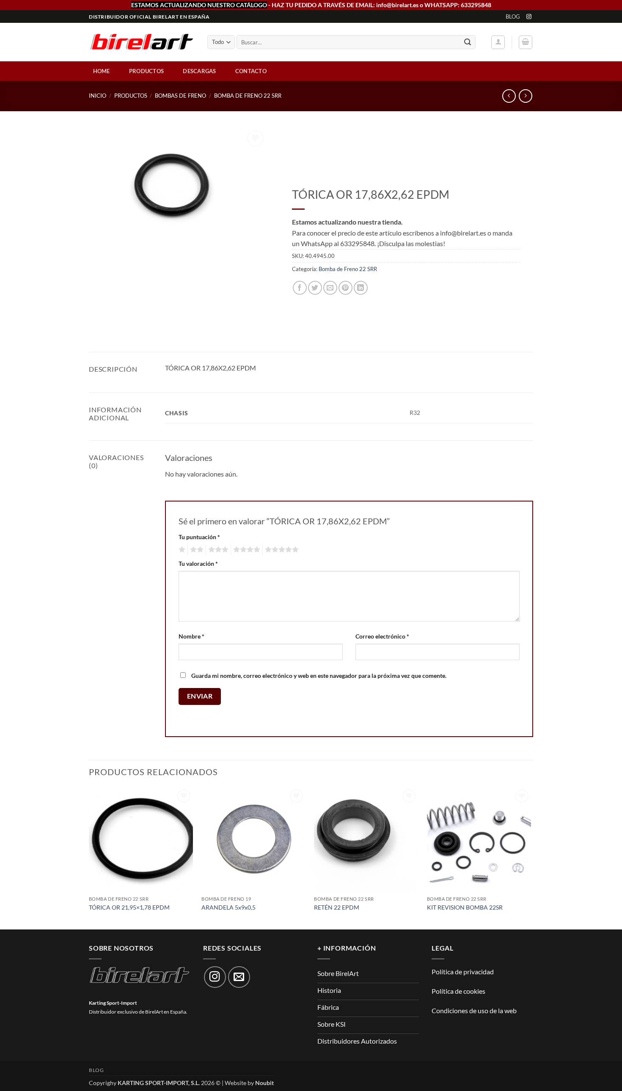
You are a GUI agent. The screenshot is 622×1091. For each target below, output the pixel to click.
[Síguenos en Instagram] (528, 17)
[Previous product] (525, 95)
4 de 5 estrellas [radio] (245, 549)
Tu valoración (198, 563)
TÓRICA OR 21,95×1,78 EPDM (129, 907)
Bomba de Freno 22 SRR (247, 95)
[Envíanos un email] (239, 977)
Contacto (251, 71)
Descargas (199, 71)
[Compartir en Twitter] (315, 288)
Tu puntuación (199, 536)
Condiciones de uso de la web (474, 1010)
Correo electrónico (382, 636)
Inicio (97, 95)
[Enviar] (467, 42)
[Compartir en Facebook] (300, 288)
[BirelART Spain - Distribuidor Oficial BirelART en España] (142, 42)
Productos (146, 71)
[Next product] (508, 95)
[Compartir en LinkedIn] (361, 288)
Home (101, 71)
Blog (513, 16)
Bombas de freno (180, 95)
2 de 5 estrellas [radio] (195, 549)
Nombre (191, 636)
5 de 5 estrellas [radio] (280, 549)
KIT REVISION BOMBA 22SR (465, 907)
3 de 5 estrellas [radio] (217, 549)
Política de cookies (458, 991)
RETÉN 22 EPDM (336, 907)
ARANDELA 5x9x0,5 (228, 907)
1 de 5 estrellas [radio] (180, 549)
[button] (498, 42)
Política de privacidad (463, 972)
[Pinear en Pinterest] (345, 288)
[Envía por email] (330, 288)
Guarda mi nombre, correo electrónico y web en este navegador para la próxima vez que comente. (318, 675)
